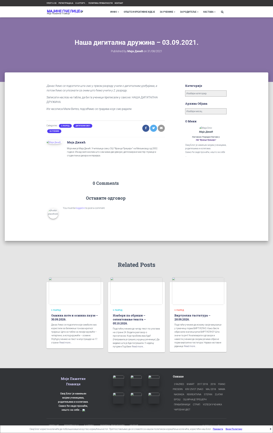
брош (177, 399)
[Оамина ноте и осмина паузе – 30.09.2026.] (75, 291)
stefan (208, 394)
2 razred (179, 384)
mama (221, 389)
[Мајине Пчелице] (65, 12)
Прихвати (218, 429)
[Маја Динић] (53, 142)
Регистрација (66, 3)
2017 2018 (202, 384)
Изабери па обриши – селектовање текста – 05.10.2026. (129, 319)
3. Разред (56, 310)
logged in (80, 208)
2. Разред (65, 126)
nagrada (179, 394)
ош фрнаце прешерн (195, 399)
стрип (196, 404)
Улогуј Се (51, 3)
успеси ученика (212, 404)
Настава (208, 12)
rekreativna (194, 394)
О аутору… (80, 3)
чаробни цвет (182, 409)
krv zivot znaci (194, 389)
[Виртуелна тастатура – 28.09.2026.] (198, 291)
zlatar (219, 394)
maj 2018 (211, 389)
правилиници (182, 404)
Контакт (119, 3)
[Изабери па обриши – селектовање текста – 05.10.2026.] (136, 291)
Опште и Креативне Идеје (139, 12)
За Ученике (167, 12)
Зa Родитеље (188, 12)
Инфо (113, 12)
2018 (212, 384)
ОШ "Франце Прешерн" (206, 140)
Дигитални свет (83, 126)
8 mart (190, 384)
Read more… (65, 342)
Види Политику (234, 429)
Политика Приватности (100, 3)
